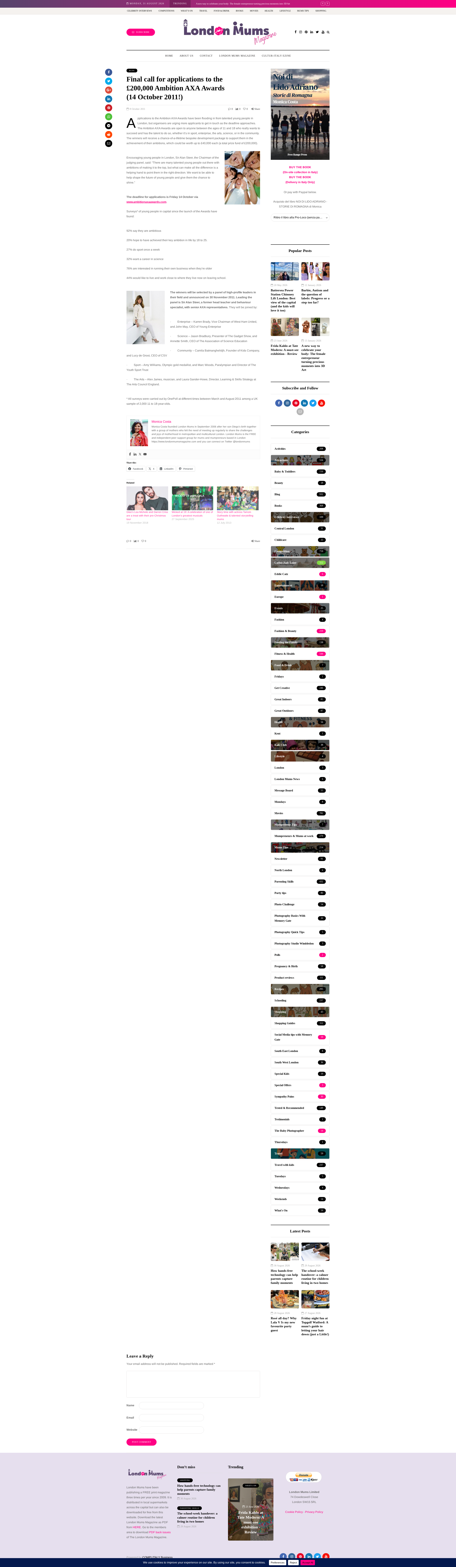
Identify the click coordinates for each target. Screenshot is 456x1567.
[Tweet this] (108, 81)
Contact (206, 55)
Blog (132, 71)
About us (186, 55)
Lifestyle (285, 11)
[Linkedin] (135, 454)
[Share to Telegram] (108, 125)
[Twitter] (140, 454)
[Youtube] (145, 454)
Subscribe (142, 32)
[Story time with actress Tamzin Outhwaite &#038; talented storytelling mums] (238, 498)
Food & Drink (221, 11)
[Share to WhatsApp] (108, 116)
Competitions (166, 11)
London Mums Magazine (237, 55)
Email (130, 1417)
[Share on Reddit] (108, 134)
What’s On (187, 11)
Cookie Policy (294, 1511)
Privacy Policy (314, 1511)
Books (239, 11)
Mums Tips (303, 11)
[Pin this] (108, 107)
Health (269, 11)
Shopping (320, 11)
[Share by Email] (108, 143)
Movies (254, 11)
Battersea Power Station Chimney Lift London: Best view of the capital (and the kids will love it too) (283, 300)
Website (131, 1429)
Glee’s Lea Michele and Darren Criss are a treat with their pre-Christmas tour (147, 516)
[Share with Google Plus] (108, 90)
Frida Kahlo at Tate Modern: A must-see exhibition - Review (285, 350)
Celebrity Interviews (139, 11)
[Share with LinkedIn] (108, 99)
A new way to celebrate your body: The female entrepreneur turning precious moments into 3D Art (243, 3)
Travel (203, 11)
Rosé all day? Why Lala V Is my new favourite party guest (284, 1324)
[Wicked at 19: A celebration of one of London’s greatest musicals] (192, 498)
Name (130, 1405)
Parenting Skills (189, 1508)
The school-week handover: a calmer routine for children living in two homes (315, 1277)
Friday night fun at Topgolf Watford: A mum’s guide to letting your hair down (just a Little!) (315, 1326)
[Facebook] (130, 454)
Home (169, 55)
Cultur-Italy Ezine (276, 55)
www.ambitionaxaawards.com (146, 201)
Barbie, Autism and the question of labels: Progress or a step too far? (315, 296)
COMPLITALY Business (157, 1557)
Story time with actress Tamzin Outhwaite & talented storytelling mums (235, 516)
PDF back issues (160, 1532)
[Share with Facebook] (108, 72)
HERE (137, 1527)
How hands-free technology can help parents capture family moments (284, 1277)
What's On (233, 1486)
